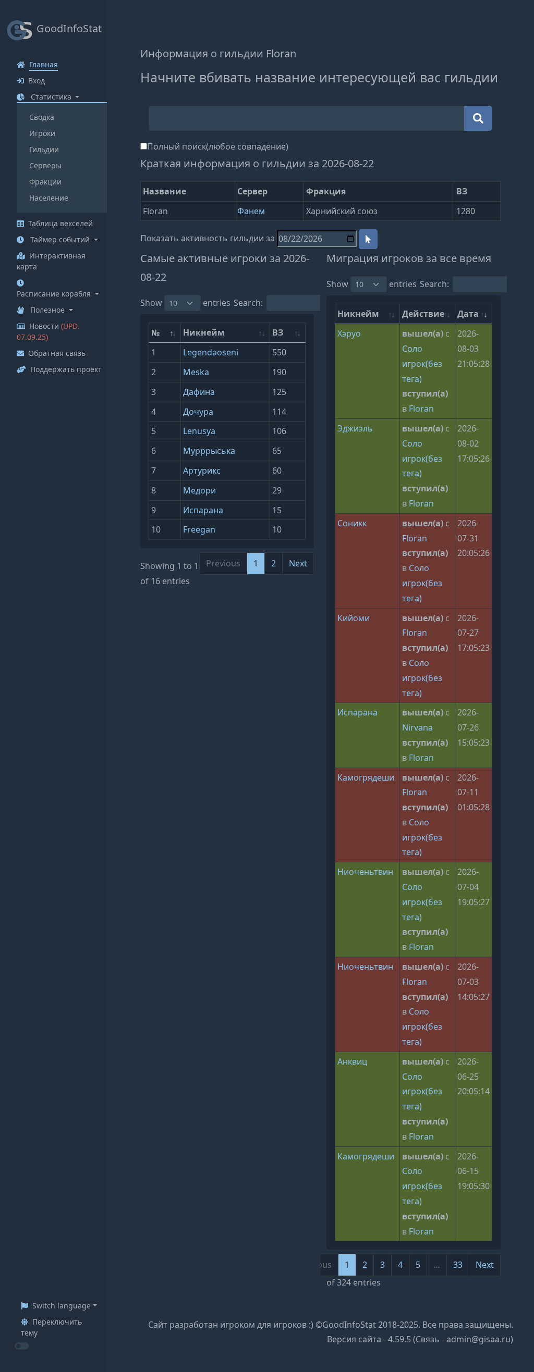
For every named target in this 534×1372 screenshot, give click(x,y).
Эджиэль (355, 428)
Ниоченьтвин (365, 871)
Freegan (199, 529)
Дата (468, 313)
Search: (248, 302)
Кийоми (353, 618)
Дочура (198, 411)
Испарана (203, 510)
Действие (423, 313)
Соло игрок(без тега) (422, 364)
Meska (196, 372)
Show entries (185, 302)
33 (458, 1264)
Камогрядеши (365, 777)
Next (298, 563)
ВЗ (277, 332)
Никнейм (204, 332)
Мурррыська (209, 450)
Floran (421, 408)
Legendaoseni (210, 352)
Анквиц (352, 1061)
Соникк (352, 523)
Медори (199, 490)
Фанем (251, 211)
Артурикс (202, 470)
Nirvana (417, 727)
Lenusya (199, 431)
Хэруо (349, 333)
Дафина (199, 392)
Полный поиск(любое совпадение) (217, 146)
